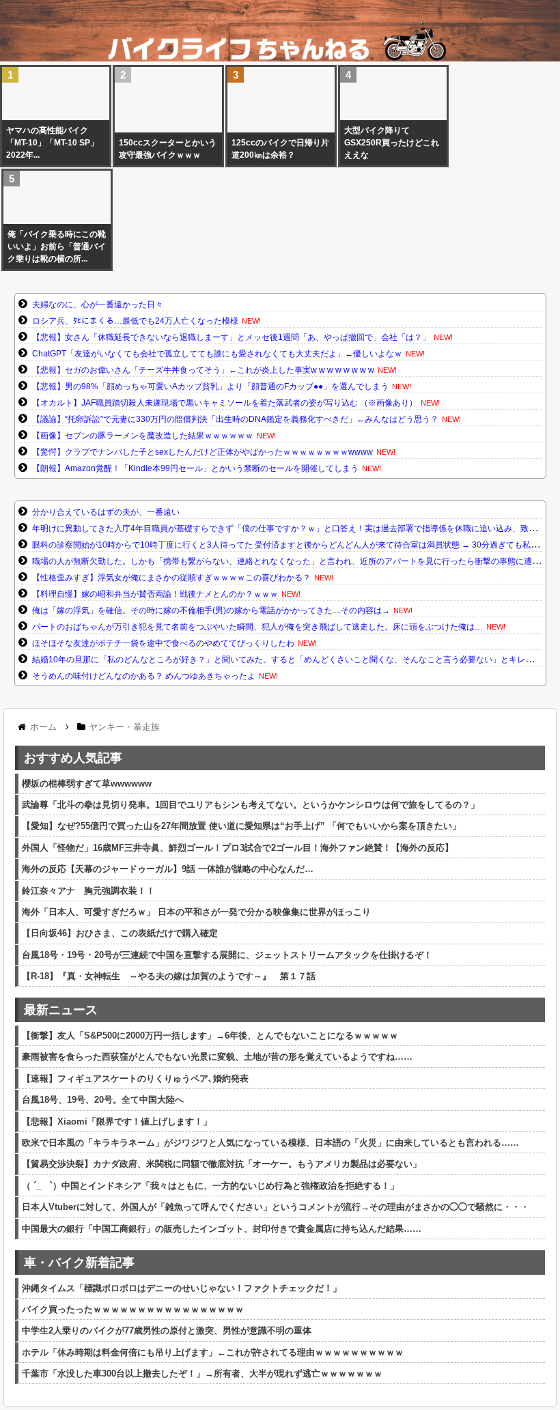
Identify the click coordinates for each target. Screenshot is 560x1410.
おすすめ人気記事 (73, 758)
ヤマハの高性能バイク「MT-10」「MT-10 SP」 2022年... (55, 143)
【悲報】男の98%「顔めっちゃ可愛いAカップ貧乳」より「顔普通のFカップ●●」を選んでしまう (210, 386)
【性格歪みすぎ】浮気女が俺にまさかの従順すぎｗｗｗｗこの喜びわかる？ (171, 577)
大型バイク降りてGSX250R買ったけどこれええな (391, 143)
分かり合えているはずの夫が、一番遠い (106, 512)
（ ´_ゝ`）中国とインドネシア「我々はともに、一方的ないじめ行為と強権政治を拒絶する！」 (210, 1186)
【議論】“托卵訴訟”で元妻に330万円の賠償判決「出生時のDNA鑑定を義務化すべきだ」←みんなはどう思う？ (235, 419)
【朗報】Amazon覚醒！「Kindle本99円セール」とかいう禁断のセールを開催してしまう (195, 468)
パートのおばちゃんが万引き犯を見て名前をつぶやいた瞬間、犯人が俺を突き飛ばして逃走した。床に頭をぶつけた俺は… (257, 627)
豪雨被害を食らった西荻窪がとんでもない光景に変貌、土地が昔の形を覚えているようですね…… (217, 1057)
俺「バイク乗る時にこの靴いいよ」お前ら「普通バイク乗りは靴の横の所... (57, 246)
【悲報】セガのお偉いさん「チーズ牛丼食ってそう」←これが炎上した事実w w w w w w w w (203, 370)
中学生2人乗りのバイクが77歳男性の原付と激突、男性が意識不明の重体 (166, 1330)
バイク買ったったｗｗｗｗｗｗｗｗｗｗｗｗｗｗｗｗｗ (133, 1309)
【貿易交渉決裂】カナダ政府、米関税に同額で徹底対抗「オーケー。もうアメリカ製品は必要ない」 (221, 1164)
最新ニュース (61, 1010)
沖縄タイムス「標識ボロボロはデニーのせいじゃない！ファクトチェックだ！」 (181, 1288)
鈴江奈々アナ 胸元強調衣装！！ (88, 891)
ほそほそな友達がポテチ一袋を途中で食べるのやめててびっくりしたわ (163, 643)
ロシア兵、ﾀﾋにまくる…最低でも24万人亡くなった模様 (135, 321)
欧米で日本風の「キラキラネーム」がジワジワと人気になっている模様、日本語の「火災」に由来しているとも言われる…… (270, 1143)
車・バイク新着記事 (79, 1262)
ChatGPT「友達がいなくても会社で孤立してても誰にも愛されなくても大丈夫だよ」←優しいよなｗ (217, 353)
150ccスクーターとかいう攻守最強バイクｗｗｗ (167, 149)
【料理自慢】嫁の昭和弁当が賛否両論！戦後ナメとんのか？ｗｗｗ (155, 594)
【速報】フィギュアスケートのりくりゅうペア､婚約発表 (135, 1078)
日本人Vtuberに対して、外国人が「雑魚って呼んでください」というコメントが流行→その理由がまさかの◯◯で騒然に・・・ (275, 1207)
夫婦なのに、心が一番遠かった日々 (97, 304)
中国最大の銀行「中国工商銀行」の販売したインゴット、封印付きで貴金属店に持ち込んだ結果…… (221, 1229)
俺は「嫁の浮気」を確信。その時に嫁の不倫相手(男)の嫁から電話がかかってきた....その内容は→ (211, 610)
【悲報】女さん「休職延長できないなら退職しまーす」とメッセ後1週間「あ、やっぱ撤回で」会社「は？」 (231, 337)
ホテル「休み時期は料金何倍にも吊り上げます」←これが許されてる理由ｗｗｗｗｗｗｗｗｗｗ (213, 1352)
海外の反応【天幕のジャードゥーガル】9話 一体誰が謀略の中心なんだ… (167, 869)
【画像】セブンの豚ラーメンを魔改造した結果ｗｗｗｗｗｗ (142, 435)
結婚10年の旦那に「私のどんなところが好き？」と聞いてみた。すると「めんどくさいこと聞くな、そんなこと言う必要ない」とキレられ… (291, 659)
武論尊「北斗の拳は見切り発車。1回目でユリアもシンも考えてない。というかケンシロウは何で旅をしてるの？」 (250, 805)
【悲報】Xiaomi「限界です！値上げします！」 (117, 1121)
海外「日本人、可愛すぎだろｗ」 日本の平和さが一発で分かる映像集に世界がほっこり (196, 912)
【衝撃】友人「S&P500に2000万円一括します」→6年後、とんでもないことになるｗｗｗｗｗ (210, 1035)
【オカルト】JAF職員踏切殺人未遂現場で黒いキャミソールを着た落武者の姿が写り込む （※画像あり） (224, 403)
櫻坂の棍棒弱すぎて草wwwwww (87, 783)
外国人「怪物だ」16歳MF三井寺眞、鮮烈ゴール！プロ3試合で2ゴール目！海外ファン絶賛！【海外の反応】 (237, 848)
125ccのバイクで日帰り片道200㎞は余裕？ (280, 149)
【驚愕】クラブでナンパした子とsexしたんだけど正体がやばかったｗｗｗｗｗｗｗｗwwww (202, 452)
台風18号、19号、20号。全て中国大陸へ (103, 1100)
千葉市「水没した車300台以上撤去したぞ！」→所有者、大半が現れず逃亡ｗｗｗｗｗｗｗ (202, 1373)
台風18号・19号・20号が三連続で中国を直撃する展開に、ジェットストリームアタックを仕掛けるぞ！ (227, 955)
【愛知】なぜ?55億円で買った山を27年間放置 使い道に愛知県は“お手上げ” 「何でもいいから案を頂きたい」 (241, 826)
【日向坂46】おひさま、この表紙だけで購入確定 (120, 933)
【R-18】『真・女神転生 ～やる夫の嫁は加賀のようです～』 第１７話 (169, 976)
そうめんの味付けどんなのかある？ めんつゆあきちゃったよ (143, 676)
